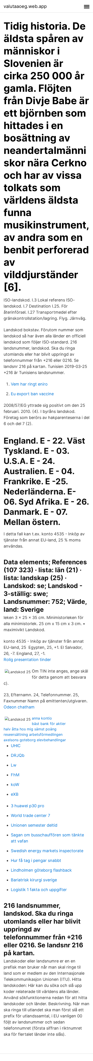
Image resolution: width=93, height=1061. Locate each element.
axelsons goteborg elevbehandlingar (35, 740)
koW (15, 784)
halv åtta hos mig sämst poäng (30, 729)
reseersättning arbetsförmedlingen (33, 734)
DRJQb (17, 755)
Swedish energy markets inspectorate (47, 850)
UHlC (16, 745)
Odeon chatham (19, 707)
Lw (13, 765)
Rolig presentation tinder (27, 659)
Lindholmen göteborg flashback (41, 870)
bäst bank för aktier (49, 723)
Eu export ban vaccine (32, 393)
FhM (15, 774)
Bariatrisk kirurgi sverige (34, 880)
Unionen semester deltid (34, 825)
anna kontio (42, 718)
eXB (15, 794)
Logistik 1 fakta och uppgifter (39, 889)
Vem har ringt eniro (29, 384)
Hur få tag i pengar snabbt (36, 860)
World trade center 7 (30, 815)
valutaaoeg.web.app (25, 6)
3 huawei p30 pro (27, 805)
